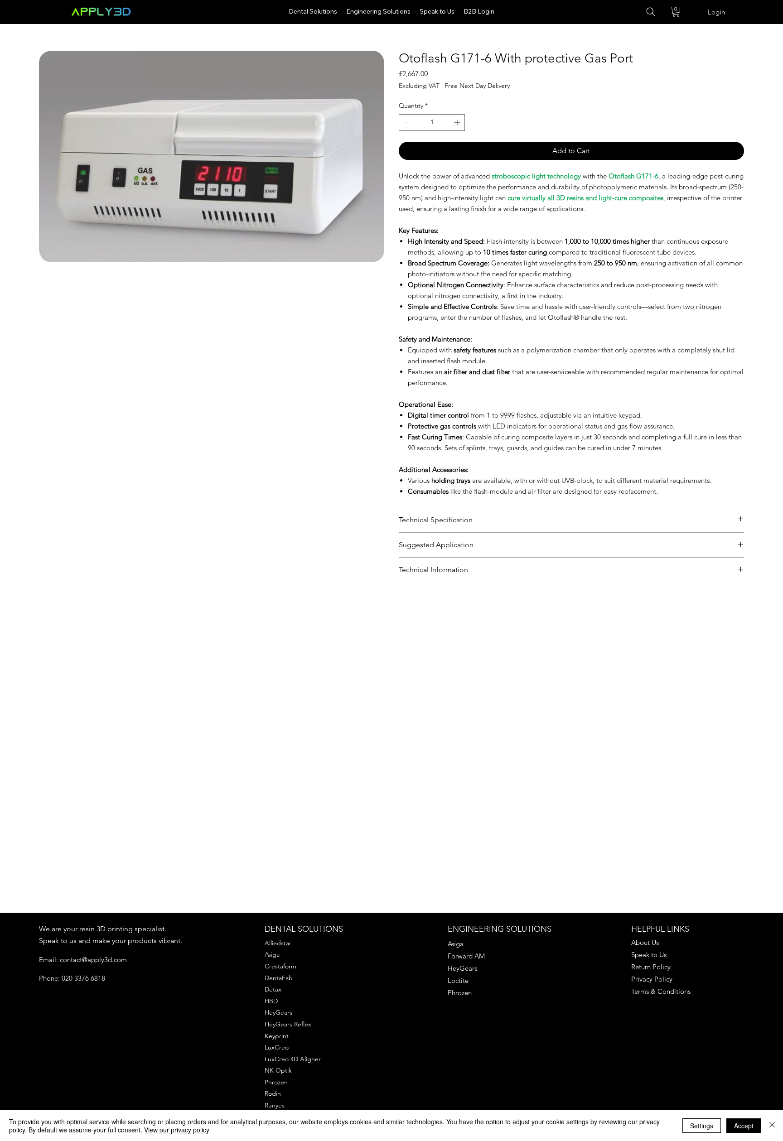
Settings (701, 1125)
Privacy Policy (651, 979)
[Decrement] (405, 122)
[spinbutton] (431, 122)
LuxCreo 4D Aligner (293, 1059)
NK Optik (278, 1070)
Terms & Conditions (661, 991)
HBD (271, 1001)
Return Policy (651, 967)
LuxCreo (277, 1047)
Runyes (275, 1105)
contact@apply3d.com (93, 959)
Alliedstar (278, 943)
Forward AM (466, 956)
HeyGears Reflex (288, 1024)
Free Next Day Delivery (477, 86)
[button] (676, 12)
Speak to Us (649, 954)
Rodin (273, 1093)
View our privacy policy (176, 1129)
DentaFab (279, 978)
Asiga (272, 954)
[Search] (656, 12)
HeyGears (278, 1012)
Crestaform (280, 966)
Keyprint (277, 1036)
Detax (273, 989)
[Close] (772, 1125)
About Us (645, 942)
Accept (744, 1125)
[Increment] (458, 122)
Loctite (458, 980)
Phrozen (276, 1082)
